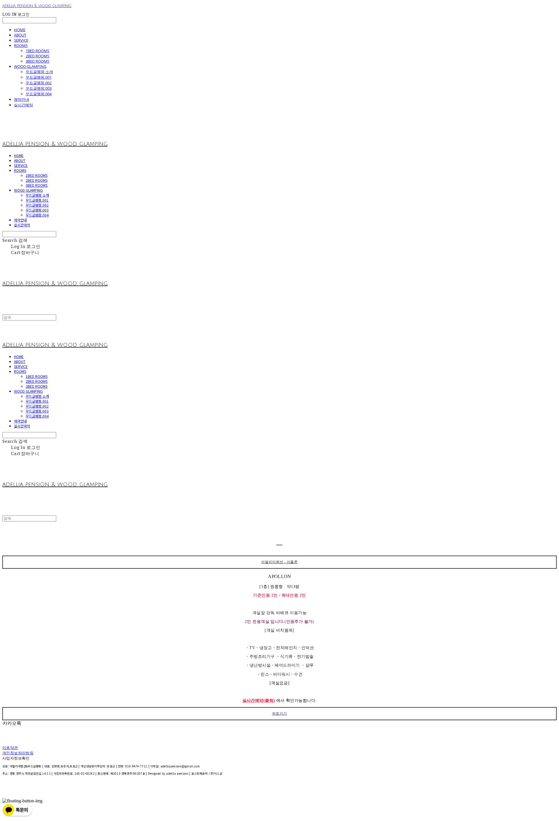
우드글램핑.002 (39, 82)
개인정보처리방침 (17, 753)
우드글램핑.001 (39, 77)
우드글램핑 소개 (39, 71)
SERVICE (21, 40)
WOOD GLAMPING (30, 66)
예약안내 (21, 99)
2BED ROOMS (37, 56)
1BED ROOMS (37, 50)
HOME (19, 29)
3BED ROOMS (37, 61)
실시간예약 (23, 105)
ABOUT (20, 35)
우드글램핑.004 (39, 93)
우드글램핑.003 (39, 88)
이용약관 (10, 748)
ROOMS (21, 45)
